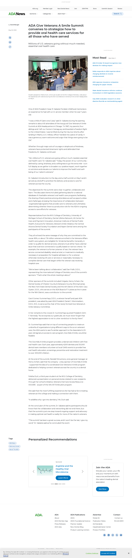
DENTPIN (85, 8)
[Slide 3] (59, 484)
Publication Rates (99, 521)
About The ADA (14, 449)
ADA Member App (61, 521)
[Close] (128, 553)
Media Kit (96, 518)
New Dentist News (63, 8)
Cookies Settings (92, 553)
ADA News (12, 443)
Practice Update (76, 524)
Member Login (47, 8)
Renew (120, 8)
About (57, 518)
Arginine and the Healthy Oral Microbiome (64, 469)
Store (95, 8)
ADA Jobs (58, 527)
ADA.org (35, 8)
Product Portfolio (99, 530)
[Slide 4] (63, 484)
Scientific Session (107, 8)
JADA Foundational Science (80, 521)
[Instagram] (104, 535)
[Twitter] (10, 37)
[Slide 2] (56, 484)
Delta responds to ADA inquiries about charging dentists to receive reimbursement (106, 74)
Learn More (63, 478)
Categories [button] (47, 14)
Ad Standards (97, 524)
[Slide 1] (52, 484)
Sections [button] (33, 14)
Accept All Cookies (108, 553)
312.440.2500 (118, 521)
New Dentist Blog (76, 527)
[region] (66, 553)
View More (111, 58)
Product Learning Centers (79, 530)
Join (75, 8)
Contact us (117, 518)
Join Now (102, 489)
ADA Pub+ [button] (61, 14)
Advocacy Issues (14, 446)
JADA (72, 518)
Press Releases (60, 524)
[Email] (10, 42)
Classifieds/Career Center (102, 527)
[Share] (10, 46)
